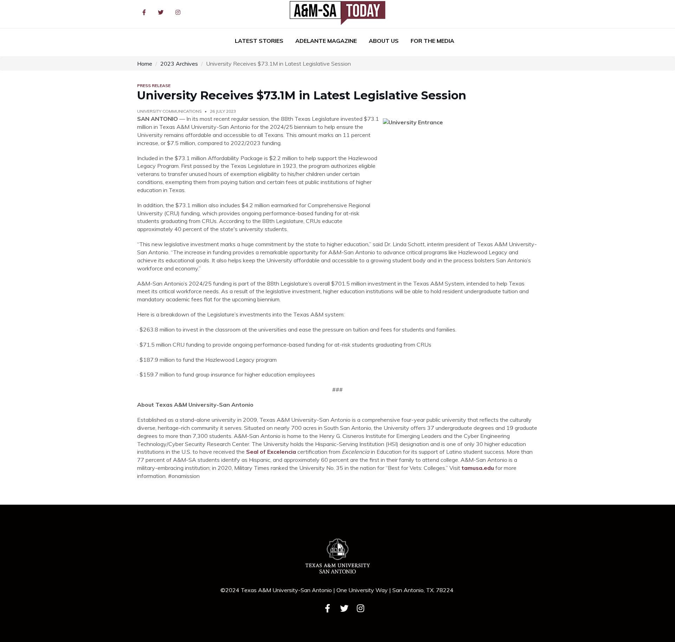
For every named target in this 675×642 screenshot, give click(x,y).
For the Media (432, 40)
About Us (384, 40)
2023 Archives (179, 63)
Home (144, 63)
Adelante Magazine (326, 40)
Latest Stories (259, 40)
